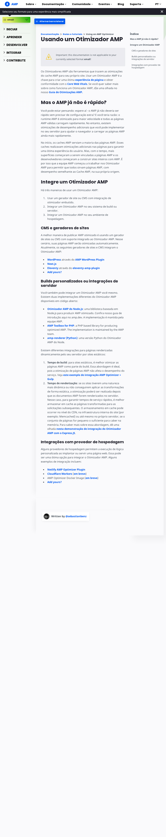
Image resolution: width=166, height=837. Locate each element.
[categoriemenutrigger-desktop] (49, 21)
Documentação (53, 4)
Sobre (30, 4)
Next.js (51, 264)
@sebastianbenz (76, 516)
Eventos (104, 4)
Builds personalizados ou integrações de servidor (144, 58)
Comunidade (81, 4)
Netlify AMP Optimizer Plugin (66, 469)
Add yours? (54, 272)
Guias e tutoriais (72, 34)
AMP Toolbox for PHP (60, 325)
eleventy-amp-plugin (86, 268)
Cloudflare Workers (59, 474)
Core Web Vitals (77, 84)
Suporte (135, 4)
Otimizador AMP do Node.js (65, 309)
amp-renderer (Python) (62, 338)
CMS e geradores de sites (144, 50)
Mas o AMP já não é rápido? (144, 39)
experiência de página (89, 80)
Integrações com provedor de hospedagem (146, 66)
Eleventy (52, 268)
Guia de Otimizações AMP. (66, 92)
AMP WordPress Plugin (89, 259)
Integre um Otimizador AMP (145, 44)
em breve (80, 474)
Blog (121, 4)
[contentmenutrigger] (145, 35)
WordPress (54, 259)
